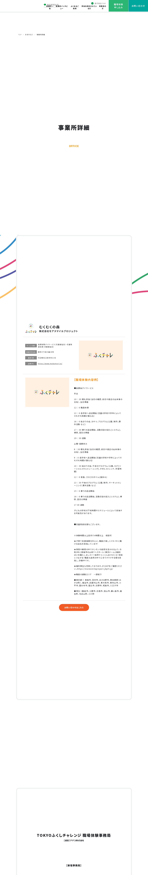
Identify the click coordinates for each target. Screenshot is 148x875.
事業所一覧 (49, 7)
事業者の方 (102, 7)
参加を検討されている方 (89, 7)
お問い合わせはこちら (74, 607)
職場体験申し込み (118, 6)
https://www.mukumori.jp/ (50, 363)
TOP (20, 34)
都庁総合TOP (100, 3)
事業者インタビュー (62, 7)
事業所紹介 (29, 34)
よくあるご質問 (75, 7)
